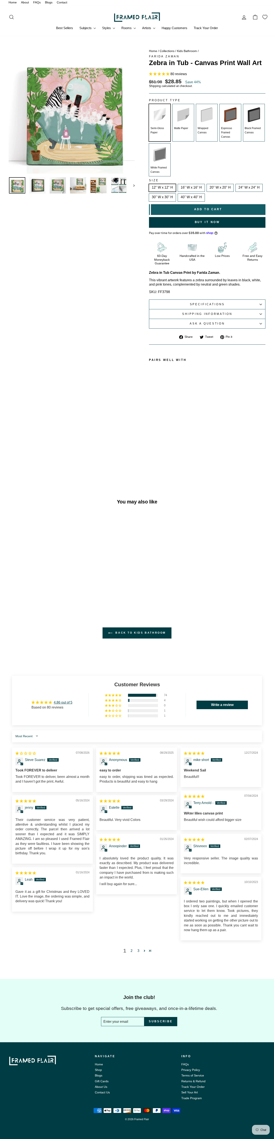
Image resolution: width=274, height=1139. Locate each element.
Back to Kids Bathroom (140, 632)
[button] (159, 74)
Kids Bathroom (187, 51)
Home (13, 2)
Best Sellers (64, 28)
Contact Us (102, 1092)
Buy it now (207, 222)
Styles (107, 28)
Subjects (85, 28)
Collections (167, 51)
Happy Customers (174, 28)
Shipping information (207, 314)
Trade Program (191, 1098)
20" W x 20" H (220, 187)
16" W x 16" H (191, 187)
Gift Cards (102, 1081)
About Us (101, 1086)
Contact (62, 2)
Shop (98, 1070)
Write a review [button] (222, 705)
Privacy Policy (190, 1070)
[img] (25, 753)
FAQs (37, 2)
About (25, 2)
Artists (147, 28)
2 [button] (132, 951)
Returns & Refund (193, 1081)
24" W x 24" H (249, 187)
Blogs (48, 2)
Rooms (127, 28)
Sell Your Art (189, 1092)
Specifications (207, 304)
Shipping (155, 86)
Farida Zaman (164, 56)
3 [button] (138, 951)
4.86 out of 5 (63, 702)
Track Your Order (206, 28)
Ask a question (207, 323)
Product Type (165, 100)
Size (154, 180)
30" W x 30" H (162, 197)
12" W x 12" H (162, 187)
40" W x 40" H (191, 197)
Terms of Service (192, 1075)
